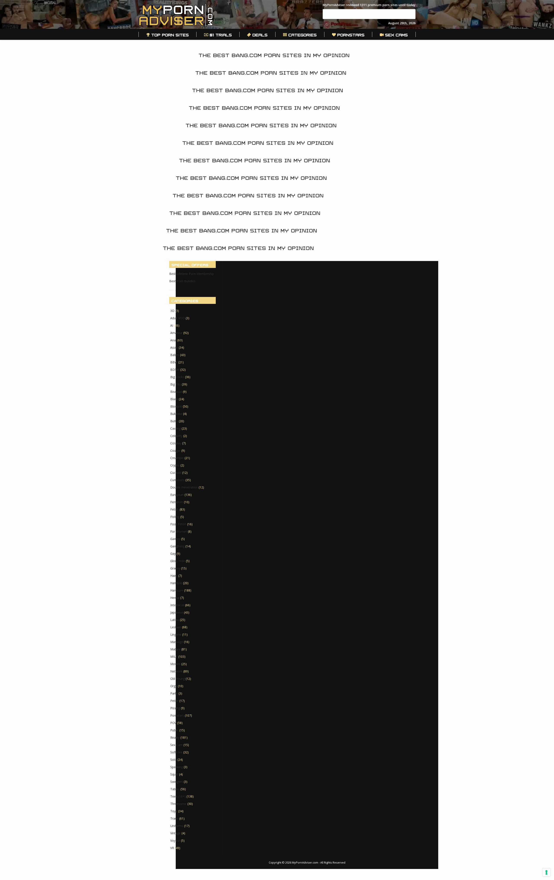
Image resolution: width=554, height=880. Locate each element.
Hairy (173, 576)
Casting (175, 428)
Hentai (174, 598)
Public (174, 730)
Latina (174, 620)
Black (174, 399)
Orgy (173, 686)
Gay (173, 553)
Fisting (174, 517)
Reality (175, 737)
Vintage (175, 833)
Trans (174, 818)
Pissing (175, 708)
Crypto (175, 465)
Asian (174, 347)
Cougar (175, 450)
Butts (174, 421)
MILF (173, 656)
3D (172, 311)
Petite (174, 701)
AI (171, 325)
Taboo (175, 789)
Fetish (174, 509)
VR (172, 848)
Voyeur (175, 840)
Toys (173, 811)
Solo (173, 760)
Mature (175, 649)
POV (173, 723)
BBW (173, 362)
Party (174, 693)
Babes (174, 355)
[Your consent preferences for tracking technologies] (546, 872)
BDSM (174, 369)
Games (175, 539)
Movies (175, 664)
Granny (175, 568)
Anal (173, 340)
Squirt (174, 774)
